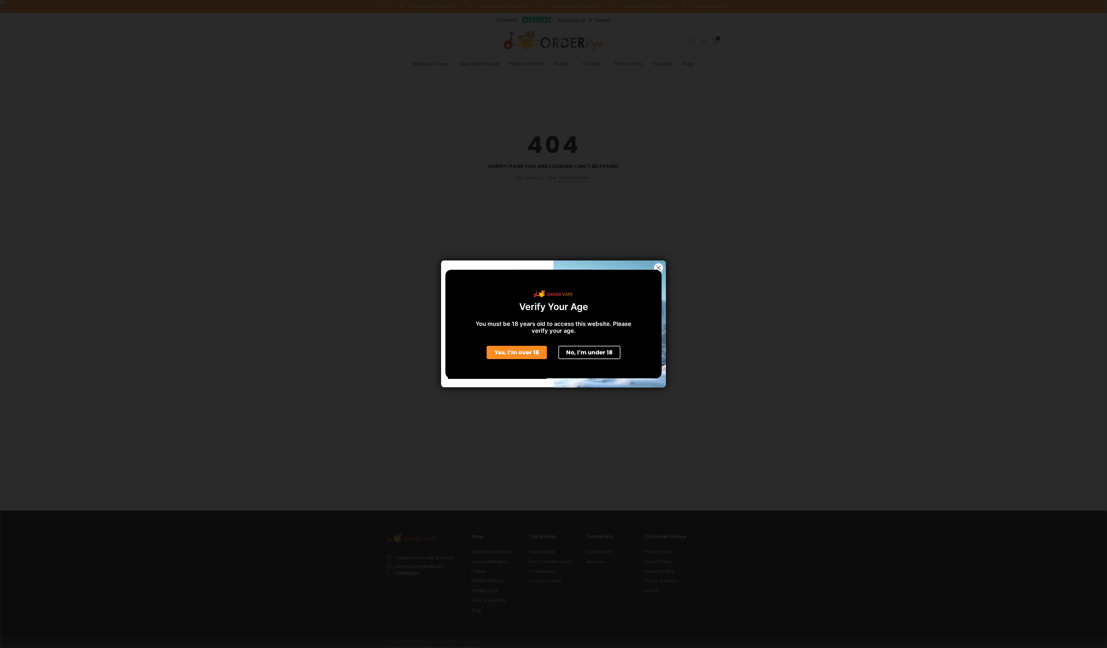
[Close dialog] (659, 268)
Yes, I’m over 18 (516, 352)
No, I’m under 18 (589, 352)
